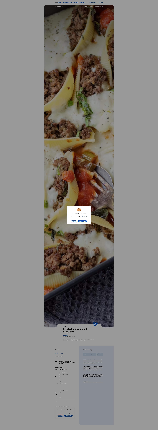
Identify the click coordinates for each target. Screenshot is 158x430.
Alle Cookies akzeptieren (82, 221)
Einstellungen (74, 221)
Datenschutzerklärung (85, 216)
